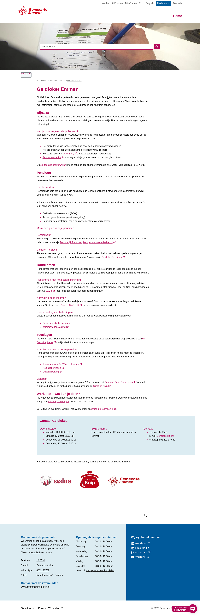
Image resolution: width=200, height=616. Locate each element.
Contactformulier (165, 436)
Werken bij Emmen (112, 3)
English (150, 3)
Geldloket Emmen (74, 81)
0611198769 (42, 570)
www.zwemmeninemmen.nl (35, 587)
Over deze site (28, 608)
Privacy (42, 608)
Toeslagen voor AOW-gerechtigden (62, 364)
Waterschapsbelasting (56, 327)
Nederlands (163, 3)
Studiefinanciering (54, 157)
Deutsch (177, 3)
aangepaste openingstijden (100, 570)
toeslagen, (70, 153)
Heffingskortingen (53, 368)
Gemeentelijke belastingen (56, 323)
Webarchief (55, 608)
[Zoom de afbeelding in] (93, 493)
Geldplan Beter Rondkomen (121, 382)
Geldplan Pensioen (113, 257)
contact (36, 552)
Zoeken (157, 46)
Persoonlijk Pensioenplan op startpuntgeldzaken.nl (88, 242)
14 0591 (40, 560)
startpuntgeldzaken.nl (53, 165)
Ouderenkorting (52, 371)
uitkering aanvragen (58, 401)
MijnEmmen (132, 3)
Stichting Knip (102, 386)
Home (177, 16)
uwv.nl (50, 291)
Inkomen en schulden (56, 81)
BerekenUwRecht (71, 305)
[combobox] (96, 46)
